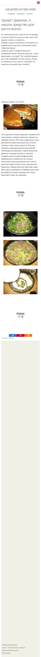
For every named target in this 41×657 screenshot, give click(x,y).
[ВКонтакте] (13, 335)
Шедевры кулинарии (20, 9)
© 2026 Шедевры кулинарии (9, 645)
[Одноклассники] (28, 335)
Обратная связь (6, 653)
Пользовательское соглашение (16, 647)
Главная (11, 13)
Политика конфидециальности (10, 650)
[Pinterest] (20, 335)
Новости (20, 13)
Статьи (30, 13)
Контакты (4, 647)
